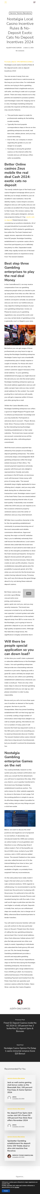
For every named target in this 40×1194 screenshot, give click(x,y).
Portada (7, 62)
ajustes (17, 1187)
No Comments (20, 50)
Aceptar (6, 1191)
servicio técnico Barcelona (20, 13)
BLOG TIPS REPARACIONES (22, 62)
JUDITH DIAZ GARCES (15, 47)
